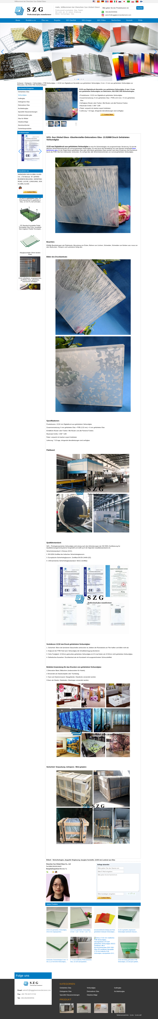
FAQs (140, 20)
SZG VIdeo (101, 20)
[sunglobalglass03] (47, 872)
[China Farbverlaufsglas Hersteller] (101, 1012)
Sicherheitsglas (58, 860)
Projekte (57, 20)
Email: (20, 990)
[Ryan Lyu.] (20, 187)
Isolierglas (21, 98)
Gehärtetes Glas (23, 92)
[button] (74, 79)
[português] (137, 1)
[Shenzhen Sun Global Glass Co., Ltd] (33, 15)
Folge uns (22, 975)
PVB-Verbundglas (49, 83)
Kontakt (129, 20)
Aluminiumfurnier (24, 125)
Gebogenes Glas (24, 102)
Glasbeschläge (23, 122)
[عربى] (128, 1)
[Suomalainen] (141, 1)
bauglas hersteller (87, 860)
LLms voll (138, 1015)
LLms (132, 1015)
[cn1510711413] (56, 872)
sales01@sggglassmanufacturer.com (118, 15)
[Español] (98, 1)
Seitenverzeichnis (123, 1015)
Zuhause (20, 83)
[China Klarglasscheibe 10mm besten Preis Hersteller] (30, 238)
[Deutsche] (102, 1)
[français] (107, 1)
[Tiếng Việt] (111, 1)
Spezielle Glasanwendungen (27, 112)
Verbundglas (37, 83)
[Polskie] (132, 1)
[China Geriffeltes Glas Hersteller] (84, 1012)
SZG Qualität (71, 20)
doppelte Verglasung (72, 860)
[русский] (120, 1)
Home (18, 20)
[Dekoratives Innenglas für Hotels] (79, 52)
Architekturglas (23, 108)
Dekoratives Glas (24, 105)
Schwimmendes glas (25, 115)
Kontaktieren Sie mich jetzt (30, 192)
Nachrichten (116, 20)
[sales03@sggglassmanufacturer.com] (53, 872)
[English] (94, 1)
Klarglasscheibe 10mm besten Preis (30, 241)
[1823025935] (50, 872)
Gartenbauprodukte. (25, 128)
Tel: (19, 998)
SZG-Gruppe (86, 20)
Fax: (19, 994)
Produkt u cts (31, 20)
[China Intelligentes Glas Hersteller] (118, 1012)
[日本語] (124, 1)
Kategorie (28, 83)
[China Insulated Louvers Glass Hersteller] (67, 1012)
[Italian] (115, 1)
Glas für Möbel (23, 118)
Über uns (44, 20)
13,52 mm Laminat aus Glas (105, 860)
